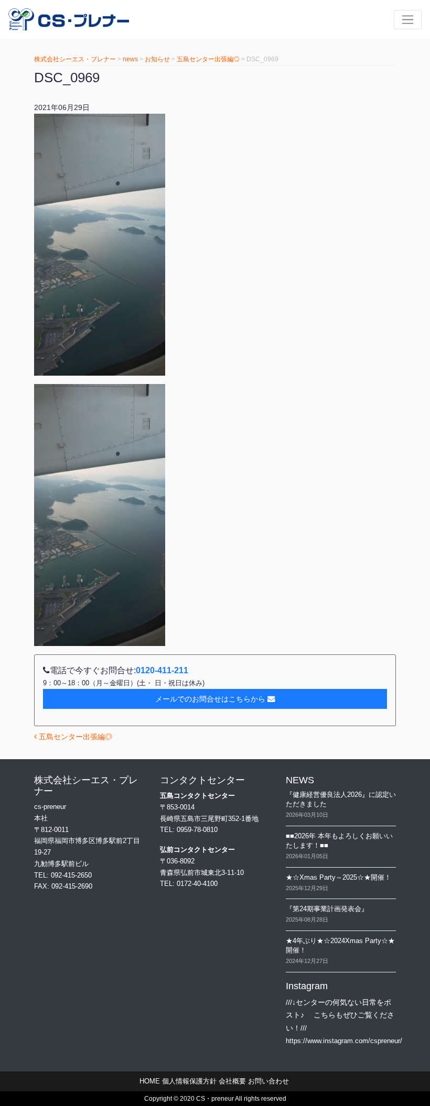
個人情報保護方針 (189, 1081)
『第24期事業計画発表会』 (327, 909)
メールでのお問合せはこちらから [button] (210, 699)
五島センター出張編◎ (74, 736)
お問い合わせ (268, 1081)
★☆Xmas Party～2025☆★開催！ (338, 877)
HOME (149, 1081)
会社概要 (232, 1081)
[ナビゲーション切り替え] (408, 19)
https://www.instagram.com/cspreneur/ (344, 1041)
